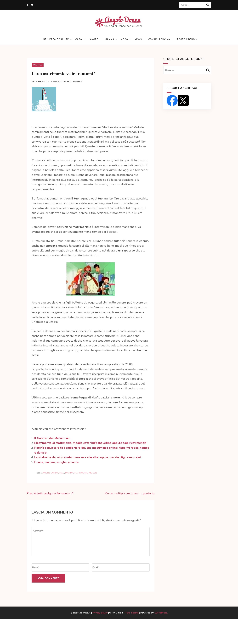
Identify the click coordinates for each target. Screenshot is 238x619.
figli (61, 472)
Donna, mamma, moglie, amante (56, 462)
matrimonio (81, 472)
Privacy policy (100, 612)
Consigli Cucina (159, 39)
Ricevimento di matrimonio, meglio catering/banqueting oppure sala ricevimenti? (90, 443)
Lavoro (93, 39)
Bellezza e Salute (56, 39)
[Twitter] (32, 4)
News (138, 39)
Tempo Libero (186, 39)
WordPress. (161, 612)
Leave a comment (72, 81)
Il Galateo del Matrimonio (52, 438)
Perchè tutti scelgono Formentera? (50, 493)
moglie (93, 472)
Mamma (109, 39)
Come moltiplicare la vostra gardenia (129, 493)
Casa (78, 39)
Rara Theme (131, 612)
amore (46, 472)
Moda (124, 39)
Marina (55, 81)
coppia (54, 472)
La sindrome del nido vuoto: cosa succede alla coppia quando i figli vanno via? (87, 457)
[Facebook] (27, 4)
